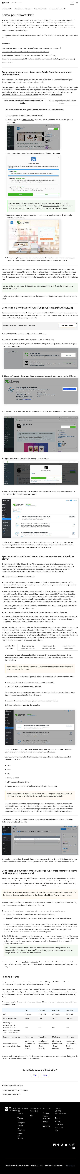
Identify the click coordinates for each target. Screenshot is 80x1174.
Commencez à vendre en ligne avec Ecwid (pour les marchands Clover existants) (31, 48)
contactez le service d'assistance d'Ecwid (34, 895)
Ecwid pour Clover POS (11, 1094)
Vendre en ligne (66, 79)
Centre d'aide (7, 9)
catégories (34, 962)
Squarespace (59, 1124)
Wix (56, 1131)
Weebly (58, 1121)
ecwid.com (48, 1056)
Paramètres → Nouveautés (26, 950)
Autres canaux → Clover (50, 701)
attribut (41, 819)
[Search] (72, 2)
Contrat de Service (37, 1165)
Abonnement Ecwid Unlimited (28, 1058)
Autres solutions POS (57, 9)
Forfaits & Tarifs (7, 62)
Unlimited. (32, 325)
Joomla (57, 1118)
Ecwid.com (46, 1113)
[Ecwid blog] (54, 1145)
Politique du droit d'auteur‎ (53, 1165)
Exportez (9, 914)
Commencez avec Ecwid (50, 286)
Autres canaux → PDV (45, 339)
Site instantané (56, 94)
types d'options (19, 635)
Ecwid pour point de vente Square (15, 1090)
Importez (9, 918)
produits (25, 962)
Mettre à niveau (67, 325)
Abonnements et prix (51, 206)
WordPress (59, 1127)
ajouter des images (33, 941)
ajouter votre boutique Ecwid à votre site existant (20, 94)
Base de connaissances (22, 9)
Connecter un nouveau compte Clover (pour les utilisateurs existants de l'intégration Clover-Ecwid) (38, 59)
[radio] (35, 1075)
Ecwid (4, 25)
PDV (28, 491)
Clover (47, 20)
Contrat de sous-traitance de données (17, 1165)
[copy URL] (22, 75)
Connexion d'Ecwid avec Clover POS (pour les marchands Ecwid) (25, 52)
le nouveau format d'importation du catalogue (45, 947)
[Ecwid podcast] (58, 1145)
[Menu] (77, 2)
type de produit (55, 859)
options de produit (31, 601)
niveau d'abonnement (67, 272)
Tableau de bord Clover (33, 115)
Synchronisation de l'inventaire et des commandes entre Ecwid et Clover (28, 55)
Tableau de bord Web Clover (58, 87)
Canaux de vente (40, 9)
